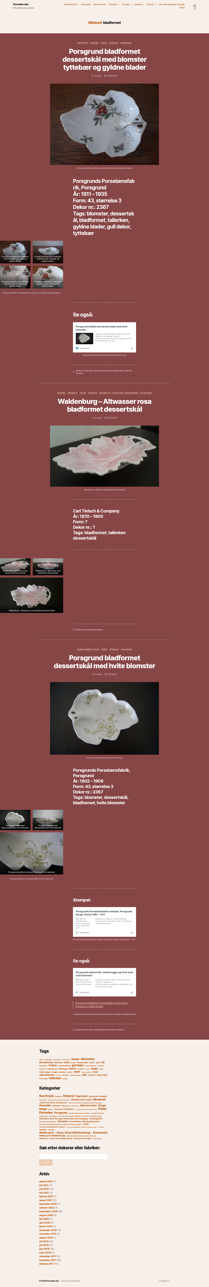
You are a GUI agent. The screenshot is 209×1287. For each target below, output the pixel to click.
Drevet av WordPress (71, 1281)
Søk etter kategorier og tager (172, 4)
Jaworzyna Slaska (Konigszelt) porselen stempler (85, 1103)
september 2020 (48, 1211)
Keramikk (45, 1105)
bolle (67, 1062)
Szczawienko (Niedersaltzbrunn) (84, 1121)
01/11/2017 (112, 674)
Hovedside (86, 4)
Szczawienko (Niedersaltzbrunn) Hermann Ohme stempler (60, 1124)
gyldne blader (118, 371)
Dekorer (150, 4)
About (182, 8)
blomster (89, 371)
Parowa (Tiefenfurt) (64, 1109)
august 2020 (46, 1215)
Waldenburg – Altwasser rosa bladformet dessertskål (104, 405)
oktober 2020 (46, 1207)
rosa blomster (86, 1072)
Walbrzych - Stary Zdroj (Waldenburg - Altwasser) (125, 393)
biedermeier (57, 1059)
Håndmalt (72, 393)
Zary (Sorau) (97, 1138)
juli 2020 (44, 1219)
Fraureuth (43, 1100)
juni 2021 (44, 1189)
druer (91, 1062)
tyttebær (79, 373)
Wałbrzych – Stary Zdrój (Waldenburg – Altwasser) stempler (65, 1138)
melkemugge (44, 1072)
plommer (62, 1072)
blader (75, 1059)
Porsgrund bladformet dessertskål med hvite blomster (104, 662)
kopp (94, 1068)
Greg (99, 76)
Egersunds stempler (98, 1096)
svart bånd (43, 1078)
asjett (41, 1059)
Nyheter (50, 1109)
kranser (101, 1069)
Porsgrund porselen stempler (79, 1113)
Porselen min (20, 4)
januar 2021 (45, 1200)
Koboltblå (56, 1106)
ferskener (43, 1066)
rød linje (58, 1075)
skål (84, 1074)
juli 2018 (44, 1245)
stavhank (91, 1075)
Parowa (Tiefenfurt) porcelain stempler (86, 1109)
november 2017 (47, 1260)
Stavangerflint (96, 1118)
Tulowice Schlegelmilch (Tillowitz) (52, 1127)
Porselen (126, 4)
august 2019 (46, 1237)
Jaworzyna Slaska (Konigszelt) (53, 1103)
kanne (72, 1068)
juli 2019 (44, 1241)
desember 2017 (47, 1256)
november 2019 (47, 1234)
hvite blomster (110, 1030)
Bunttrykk (83, 43)
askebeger (48, 1059)
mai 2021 (44, 1192)
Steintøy (138, 4)
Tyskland (100, 1127)
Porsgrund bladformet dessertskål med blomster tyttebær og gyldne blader (104, 59)
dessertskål (98, 371)
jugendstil (42, 1069)
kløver (88, 1069)
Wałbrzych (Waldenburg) (52, 1135)
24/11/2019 (112, 418)
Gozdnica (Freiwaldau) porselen (59, 1100)
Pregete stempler (97, 1113)
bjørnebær (66, 1059)
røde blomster (47, 1075)
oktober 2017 (46, 1263)
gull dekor (108, 371)
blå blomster (46, 1062)
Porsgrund (126, 43)
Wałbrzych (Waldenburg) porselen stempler (81, 1136)
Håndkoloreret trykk (88, 649)
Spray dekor (43, 1116)
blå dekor (58, 1062)
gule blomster (65, 1066)
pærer (69, 1072)
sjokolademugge (75, 1075)
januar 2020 (45, 1226)
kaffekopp (63, 1069)
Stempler (113, 4)
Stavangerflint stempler (48, 1121)
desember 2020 (48, 1204)
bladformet (80, 371)
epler (98, 1062)
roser (95, 1071)
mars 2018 (45, 1252)
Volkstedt (51, 1130)
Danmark (58, 1096)
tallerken (128, 371)
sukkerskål (102, 1075)
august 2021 (46, 1181)
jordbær (101, 1066)
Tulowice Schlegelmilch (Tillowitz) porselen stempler (82, 1127)
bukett (73, 1063)
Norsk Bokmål (70, 4)
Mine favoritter (99, 4)
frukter (53, 1065)
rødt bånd (65, 1075)
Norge (104, 43)
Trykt (86, 1124)
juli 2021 (44, 1185)
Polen (83, 393)
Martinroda (75, 1106)
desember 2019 (48, 1230)
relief (77, 1071)
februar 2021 (46, 1196)
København (66, 1106)
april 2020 (44, 1222)
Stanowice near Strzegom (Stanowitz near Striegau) (63, 1118)
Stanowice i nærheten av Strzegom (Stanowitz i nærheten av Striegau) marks (75, 1116)
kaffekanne (52, 1069)
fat (102, 1062)
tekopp (65, 1078)
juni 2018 (44, 1248)
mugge (54, 1072)
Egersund (82, 1096)
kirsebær (81, 1069)
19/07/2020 (112, 76)
